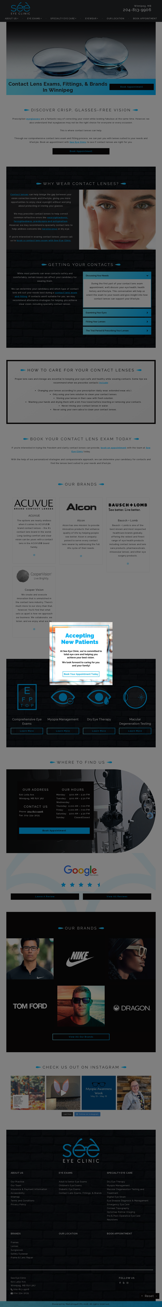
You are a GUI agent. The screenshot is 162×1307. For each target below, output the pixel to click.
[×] (81, 653)
